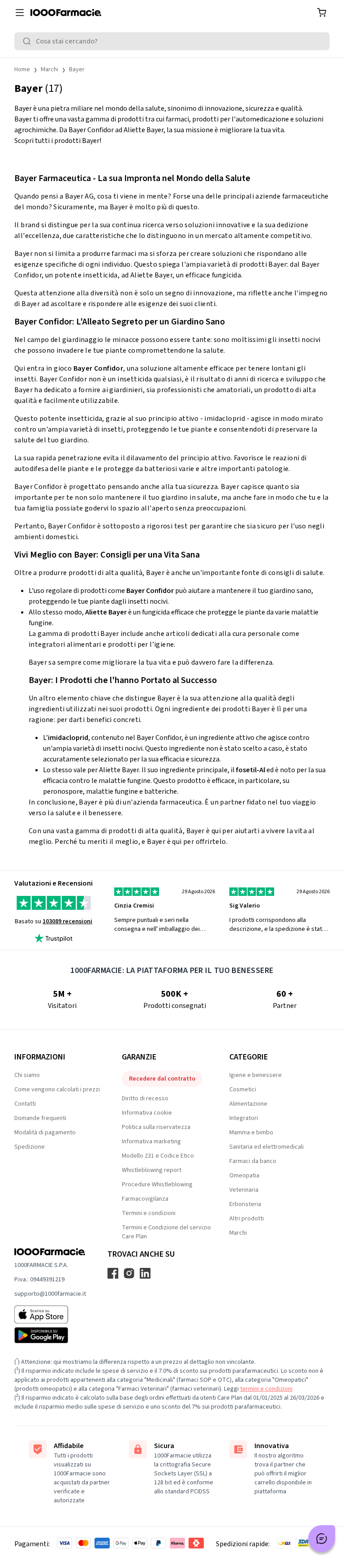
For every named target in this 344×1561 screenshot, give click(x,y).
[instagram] (129, 1273)
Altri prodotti (246, 1218)
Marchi (49, 69)
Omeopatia (244, 1175)
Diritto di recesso (145, 1098)
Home (22, 69)
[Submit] (29, 41)
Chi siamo (27, 1075)
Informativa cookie (147, 1112)
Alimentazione (248, 1103)
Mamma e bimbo (251, 1132)
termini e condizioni (266, 1388)
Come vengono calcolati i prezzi (57, 1089)
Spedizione (29, 1146)
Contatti (25, 1103)
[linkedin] (145, 1273)
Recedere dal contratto (162, 1078)
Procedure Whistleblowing (157, 1184)
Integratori (243, 1118)
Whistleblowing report (151, 1170)
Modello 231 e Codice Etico (158, 1155)
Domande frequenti (40, 1118)
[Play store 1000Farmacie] (50, 1335)
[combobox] (172, 41)
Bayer (77, 69)
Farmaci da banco (252, 1161)
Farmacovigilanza (145, 1198)
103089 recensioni (67, 921)
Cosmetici (242, 1089)
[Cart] (322, 12)
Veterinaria (243, 1189)
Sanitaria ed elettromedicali (266, 1146)
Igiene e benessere (255, 1075)
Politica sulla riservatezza (156, 1127)
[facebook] (113, 1273)
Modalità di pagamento (45, 1132)
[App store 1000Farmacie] (50, 1314)
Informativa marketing (151, 1141)
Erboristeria (245, 1204)
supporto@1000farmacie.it (50, 1293)
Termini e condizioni (149, 1213)
